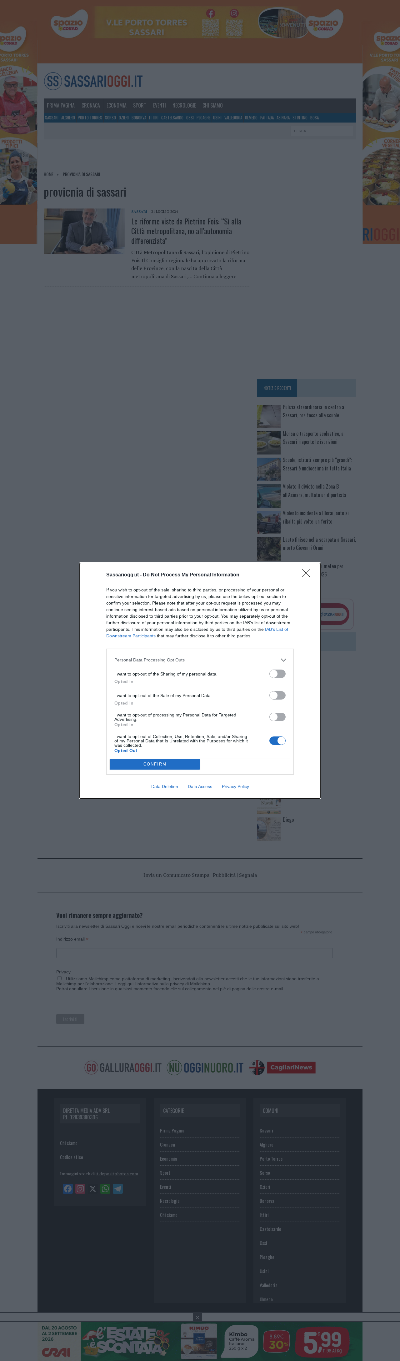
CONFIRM (155, 764)
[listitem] (200, 660)
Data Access (200, 786)
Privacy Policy (235, 786)
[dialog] (200, 680)
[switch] (277, 674)
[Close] (308, 575)
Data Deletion (164, 786)
